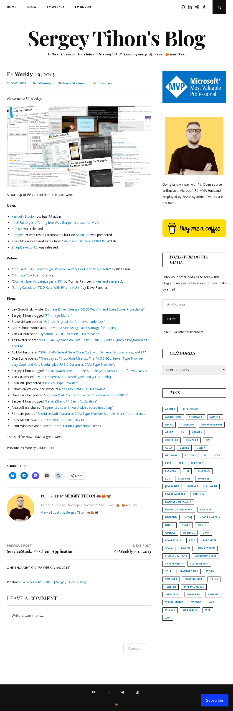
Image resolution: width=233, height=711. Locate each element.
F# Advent (84, 7)
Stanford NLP (188, 571)
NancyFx (205, 509)
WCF (211, 602)
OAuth (202, 525)
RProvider (210, 540)
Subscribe (214, 700)
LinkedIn (198, 494)
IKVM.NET (203, 478)
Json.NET (192, 486)
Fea (181, 463)
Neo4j (188, 517)
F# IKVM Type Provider (60, 383)
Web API (170, 610)
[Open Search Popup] (219, 7)
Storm (210, 571)
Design (201, 447)
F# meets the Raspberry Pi (64, 420)
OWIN (206, 532)
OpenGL (170, 532)
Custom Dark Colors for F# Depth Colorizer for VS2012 (86, 395)
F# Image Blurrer (58, 315)
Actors (170, 409)
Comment (135, 648)
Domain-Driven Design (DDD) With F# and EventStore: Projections (94, 309)
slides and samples (107, 281)
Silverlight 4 (173, 563)
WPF (207, 610)
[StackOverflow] (205, 7)
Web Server (190, 610)
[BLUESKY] (124, 692)
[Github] (184, 7)
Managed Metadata (178, 501)
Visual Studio (174, 602)
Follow (171, 319)
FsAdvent (171, 470)
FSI (187, 470)
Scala (169, 548)
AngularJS (196, 416)
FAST (168, 463)
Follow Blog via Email (189, 259)
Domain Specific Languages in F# (37, 281)
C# (182, 432)
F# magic (19, 275)
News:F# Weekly (74, 83)
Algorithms (173, 416)
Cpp (208, 440)
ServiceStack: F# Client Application (71, 401)
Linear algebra (175, 494)
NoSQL (169, 525)
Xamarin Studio (23, 216)
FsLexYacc (203, 470)
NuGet (186, 525)
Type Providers (194, 586)
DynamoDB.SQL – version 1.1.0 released (69, 334)
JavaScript (172, 486)
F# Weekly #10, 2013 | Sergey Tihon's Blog (54, 582)
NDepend (171, 517)
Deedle (184, 447)
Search (185, 548)
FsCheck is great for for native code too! (74, 321)
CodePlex (171, 440)
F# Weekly (55, 7)
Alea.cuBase (191, 409)
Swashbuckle (194, 579)
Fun (167, 478)
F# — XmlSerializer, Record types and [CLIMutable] (73, 377)
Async (169, 424)
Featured (197, 463)
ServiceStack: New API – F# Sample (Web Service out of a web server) (97, 370)
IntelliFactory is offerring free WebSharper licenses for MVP (55, 222)
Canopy (17, 235)
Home (11, 7)
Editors (190, 455)
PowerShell (173, 540)
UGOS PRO (193, 594)
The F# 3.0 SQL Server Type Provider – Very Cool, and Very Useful (61, 269)
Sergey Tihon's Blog (116, 37)
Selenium (82, 235)
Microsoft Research (178, 509)
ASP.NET (215, 416)
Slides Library (199, 563)
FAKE (217, 455)
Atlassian (187, 424)
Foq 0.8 (17, 228)
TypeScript (172, 594)
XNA (167, 617)
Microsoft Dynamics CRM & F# (86, 241)
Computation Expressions (71, 426)
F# (205, 455)
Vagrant (214, 594)
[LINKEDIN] (109, 692)
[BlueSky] (198, 7)
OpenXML (189, 532)
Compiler (192, 440)
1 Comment (105, 83)
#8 (52, 447)
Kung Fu (211, 486)
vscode (196, 602)
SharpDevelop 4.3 (25, 247)
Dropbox (171, 455)
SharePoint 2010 (176, 555)
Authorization (211, 424)
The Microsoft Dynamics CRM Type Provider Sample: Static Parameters (90, 413)
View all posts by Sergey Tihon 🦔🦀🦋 (69, 512)
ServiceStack (206, 548)
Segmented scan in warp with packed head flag (77, 407)
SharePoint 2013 (205, 555)
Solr (168, 571)
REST (192, 540)
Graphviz (184, 478)
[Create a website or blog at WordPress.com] (116, 705)
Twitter (170, 586)
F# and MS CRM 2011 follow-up (80, 389)
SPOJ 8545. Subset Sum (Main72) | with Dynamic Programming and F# (92, 352)
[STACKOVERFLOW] (138, 692)
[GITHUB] (94, 692)
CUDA (168, 447)
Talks (214, 579)
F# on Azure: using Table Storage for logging (83, 328)
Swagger (171, 579)
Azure (169, 432)
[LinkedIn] (191, 7)
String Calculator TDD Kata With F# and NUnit (47, 287)
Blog (31, 7)
